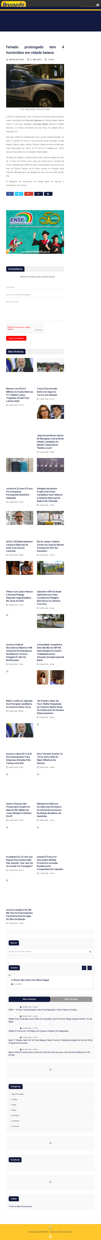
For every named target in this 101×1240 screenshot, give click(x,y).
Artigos (14, 1099)
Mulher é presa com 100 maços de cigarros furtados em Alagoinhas (38, 1031)
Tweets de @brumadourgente (20, 1206)
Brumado (15, 1115)
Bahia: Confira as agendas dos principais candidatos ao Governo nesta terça (19, 703)
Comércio (15, 1121)
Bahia (14, 1105)
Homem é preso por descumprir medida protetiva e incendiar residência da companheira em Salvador (50, 863)
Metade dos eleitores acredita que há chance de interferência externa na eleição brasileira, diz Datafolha (49, 809)
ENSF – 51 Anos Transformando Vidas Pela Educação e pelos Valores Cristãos (43, 1010)
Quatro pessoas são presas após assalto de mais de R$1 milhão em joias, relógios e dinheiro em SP (19, 809)
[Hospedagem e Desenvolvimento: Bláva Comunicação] (50, 1236)
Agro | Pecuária (18, 1094)
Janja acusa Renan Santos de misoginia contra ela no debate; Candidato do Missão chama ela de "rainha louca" (50, 441)
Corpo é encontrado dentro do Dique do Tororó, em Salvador (47, 391)
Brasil (14, 1110)
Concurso (15, 1126)
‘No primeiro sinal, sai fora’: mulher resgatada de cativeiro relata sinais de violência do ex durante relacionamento (50, 707)
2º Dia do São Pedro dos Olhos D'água (30, 980)
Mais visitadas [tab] (29, 999)
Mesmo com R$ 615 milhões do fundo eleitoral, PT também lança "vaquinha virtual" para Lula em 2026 (19, 394)
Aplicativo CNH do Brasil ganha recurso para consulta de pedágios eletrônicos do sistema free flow (49, 597)
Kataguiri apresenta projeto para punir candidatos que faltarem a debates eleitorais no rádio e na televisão (49, 494)
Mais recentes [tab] (71, 999)
